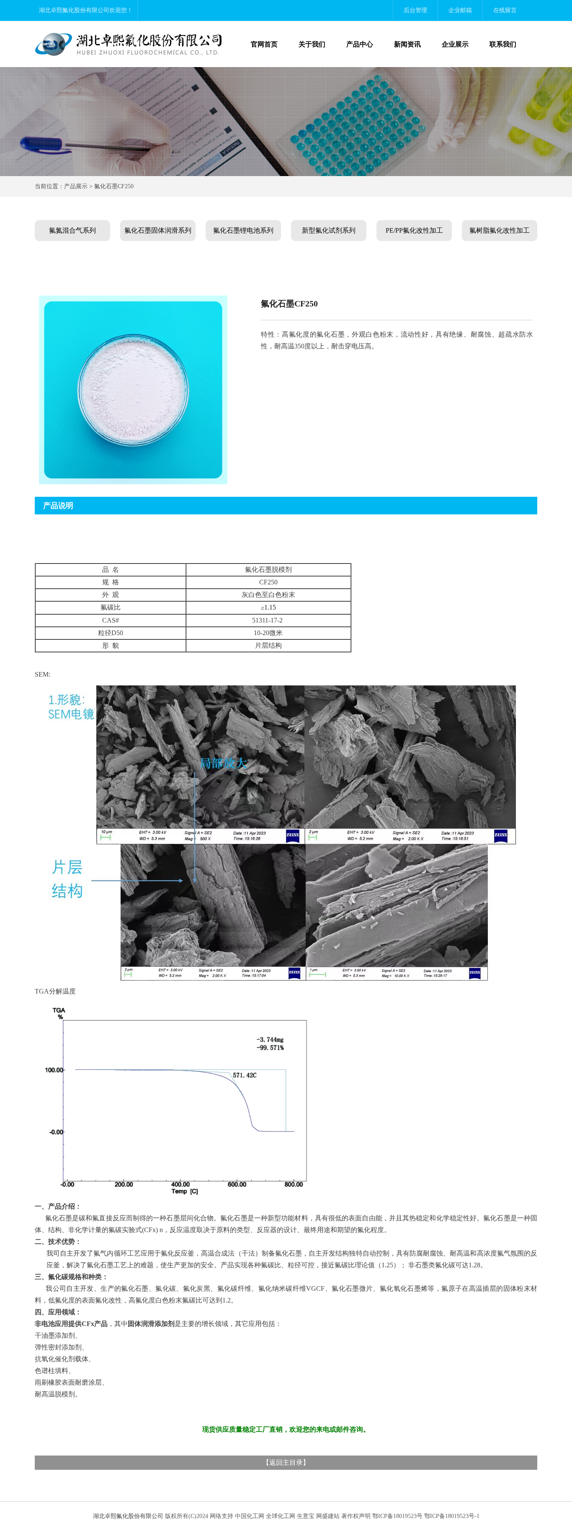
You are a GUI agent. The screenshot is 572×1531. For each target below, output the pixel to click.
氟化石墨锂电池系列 (243, 230)
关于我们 (312, 44)
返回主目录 (286, 1462)
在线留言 (505, 10)
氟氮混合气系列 (72, 230)
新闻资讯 (407, 44)
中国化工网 (249, 1516)
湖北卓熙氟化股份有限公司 (74, 10)
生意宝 (305, 1516)
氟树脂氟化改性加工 (499, 230)
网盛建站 (328, 1516)
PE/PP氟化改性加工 (414, 230)
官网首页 (264, 44)
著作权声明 (356, 1516)
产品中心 (359, 44)
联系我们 (503, 44)
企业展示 (455, 44)
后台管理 (415, 10)
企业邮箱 (460, 10)
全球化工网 (280, 1516)
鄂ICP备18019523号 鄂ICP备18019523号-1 (425, 1516)
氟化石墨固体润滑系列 (157, 230)
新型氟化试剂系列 (329, 230)
